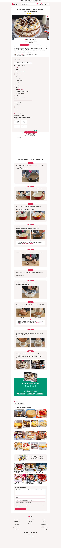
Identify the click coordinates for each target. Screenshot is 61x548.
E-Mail (31, 521)
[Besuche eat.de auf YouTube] (24, 532)
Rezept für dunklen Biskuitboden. (27, 243)
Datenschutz (19, 506)
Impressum (44, 521)
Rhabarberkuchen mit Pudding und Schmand (29, 483)
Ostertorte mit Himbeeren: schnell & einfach (19, 483)
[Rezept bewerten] (30, 386)
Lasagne (17, 526)
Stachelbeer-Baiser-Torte (16, 452)
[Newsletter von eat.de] (30, 457)
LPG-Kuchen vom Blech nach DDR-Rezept (18, 419)
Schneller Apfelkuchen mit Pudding (33, 429)
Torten (20, 7)
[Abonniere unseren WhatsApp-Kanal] (29, 532)
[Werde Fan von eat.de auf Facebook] (36, 532)
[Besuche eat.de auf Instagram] (27, 532)
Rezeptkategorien (16, 521)
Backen (17, 7)
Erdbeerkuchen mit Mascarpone (39, 483)
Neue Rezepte (17, 524)
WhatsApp (31, 523)
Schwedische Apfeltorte (41, 452)
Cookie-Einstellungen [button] (44, 529)
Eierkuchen (16, 529)
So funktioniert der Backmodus (30, 133)
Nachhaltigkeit (44, 526)
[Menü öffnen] (48, 4)
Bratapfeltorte (28, 472)
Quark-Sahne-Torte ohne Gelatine (39, 472)
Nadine (22, 54)
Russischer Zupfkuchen (25, 430)
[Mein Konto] (45, 4)
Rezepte (14, 7)
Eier (17, 67)
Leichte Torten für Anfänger (19, 403)
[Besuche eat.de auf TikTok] (31, 532)
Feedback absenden (20, 509)
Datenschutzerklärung (44, 524)
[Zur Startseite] (15, 4)
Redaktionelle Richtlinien (44, 527)
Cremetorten (24, 7)
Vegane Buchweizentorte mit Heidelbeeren (18, 472)
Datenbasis (17, 118)
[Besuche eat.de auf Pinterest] (34, 532)
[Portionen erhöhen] (31, 63)
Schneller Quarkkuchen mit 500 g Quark (42, 429)
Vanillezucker (23, 71)
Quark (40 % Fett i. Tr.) (21, 89)
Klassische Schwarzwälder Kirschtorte (33, 451)
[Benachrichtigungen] (43, 4)
